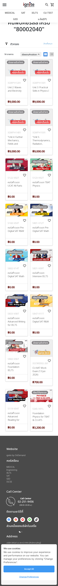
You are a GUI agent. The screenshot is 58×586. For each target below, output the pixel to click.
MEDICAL (10, 12)
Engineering (11, 470)
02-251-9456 (26, 501)
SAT (23, 12)
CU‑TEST (48, 12)
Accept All (29, 569)
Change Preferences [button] (29, 577)
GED (15, 19)
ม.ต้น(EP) (42, 19)
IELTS (35, 12)
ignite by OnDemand (15, 455)
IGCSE (9, 481)
